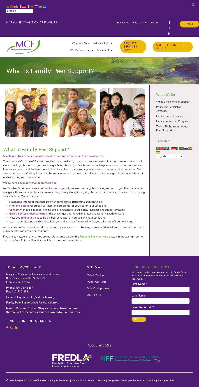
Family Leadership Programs (173, 121)
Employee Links (165, 380)
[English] (16, 6)
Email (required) (143, 307)
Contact (154, 22)
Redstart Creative (146, 380)
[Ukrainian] (45, 6)
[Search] (193, 4)
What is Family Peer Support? (174, 102)
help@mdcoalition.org (46, 302)
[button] (89, 43)
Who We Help (101, 43)
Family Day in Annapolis (170, 116)
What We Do (79, 43)
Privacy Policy (78, 380)
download (54, 312)
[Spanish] (41, 6)
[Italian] (28, 6)
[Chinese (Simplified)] (12, 6)
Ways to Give (139, 22)
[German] (24, 6)
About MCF (103, 50)
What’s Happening (80, 50)
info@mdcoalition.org (41, 297)
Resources (123, 22)
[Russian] (37, 6)
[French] (20, 6)
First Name (140, 284)
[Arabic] (8, 6)
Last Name (139, 295)
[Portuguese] (32, 6)
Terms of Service (97, 380)
